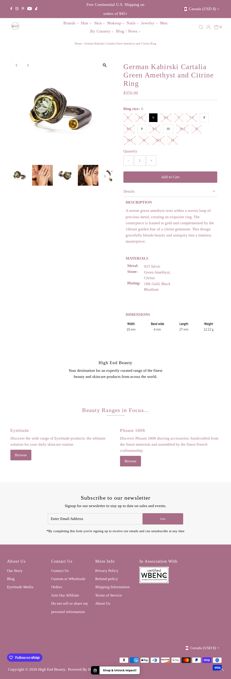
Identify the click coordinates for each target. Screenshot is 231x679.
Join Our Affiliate (65, 595)
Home (78, 43)
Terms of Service (108, 595)
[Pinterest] (23, 9)
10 (168, 129)
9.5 (154, 129)
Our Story (15, 571)
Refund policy (106, 579)
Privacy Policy (106, 571)
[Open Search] (201, 27)
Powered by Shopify (84, 669)
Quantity (130, 151)
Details (129, 191)
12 (144, 140)
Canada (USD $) (202, 9)
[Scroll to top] (221, 669)
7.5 (191, 117)
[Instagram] (17, 9)
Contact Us (60, 571)
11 (196, 129)
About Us (102, 603)
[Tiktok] (36, 9)
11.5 (129, 140)
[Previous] (17, 65)
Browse (21, 455)
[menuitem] (71, 23)
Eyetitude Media (20, 587)
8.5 (129, 129)
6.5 (166, 117)
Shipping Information (112, 587)
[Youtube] (29, 9)
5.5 (141, 117)
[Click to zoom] (105, 65)
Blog (11, 579)
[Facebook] (11, 9)
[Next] (28, 65)
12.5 (158, 140)
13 (172, 140)
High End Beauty (51, 669)
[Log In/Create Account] (208, 27)
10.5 (182, 129)
